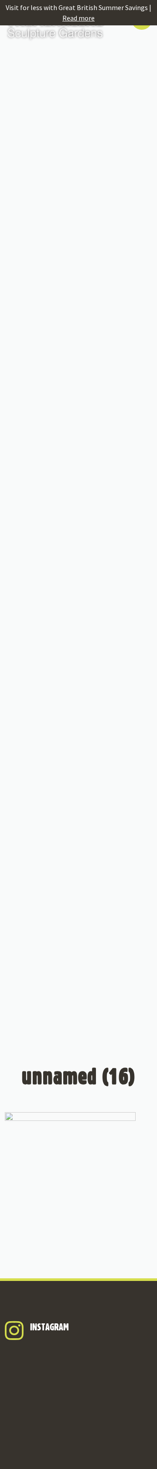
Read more (78, 18)
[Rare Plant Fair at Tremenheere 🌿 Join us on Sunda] (78, 1394)
